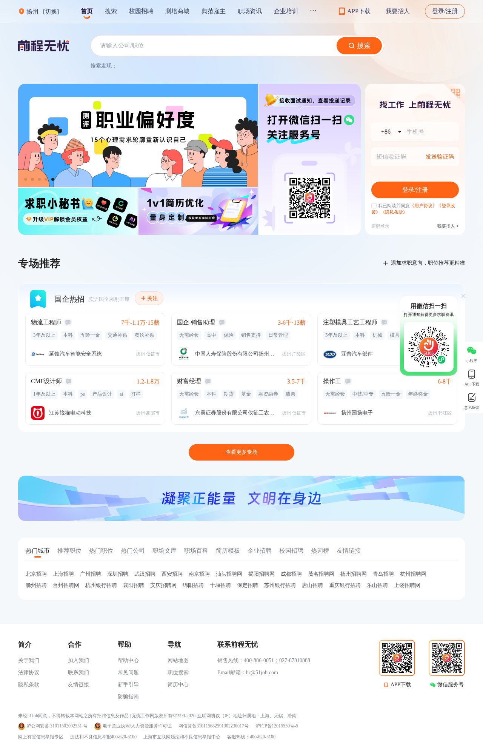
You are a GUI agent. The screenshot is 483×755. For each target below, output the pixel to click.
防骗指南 (128, 697)
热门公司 (133, 550)
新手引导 (128, 684)
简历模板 (228, 550)
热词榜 (320, 550)
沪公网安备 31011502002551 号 (57, 726)
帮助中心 (128, 660)
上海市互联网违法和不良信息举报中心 (181, 737)
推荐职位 (69, 550)
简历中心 (178, 684)
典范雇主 (214, 11)
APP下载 (401, 684)
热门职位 (101, 550)
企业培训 (286, 11)
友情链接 (349, 550)
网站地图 (178, 660)
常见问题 (128, 672)
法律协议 (28, 672)
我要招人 (398, 11)
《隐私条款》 (394, 212)
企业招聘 (260, 550)
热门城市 (38, 550)
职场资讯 (250, 11)
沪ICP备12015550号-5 (276, 726)
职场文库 (164, 550)
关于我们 (28, 660)
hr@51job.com (262, 672)
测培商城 (177, 11)
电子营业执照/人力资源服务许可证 (137, 726)
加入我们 (78, 660)
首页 (87, 11)
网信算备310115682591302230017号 (213, 726)
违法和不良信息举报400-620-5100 (103, 737)
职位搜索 (178, 672)
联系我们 (78, 672)
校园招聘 (141, 11)
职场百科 (196, 550)
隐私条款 (28, 684)
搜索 (111, 11)
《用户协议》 (423, 205)
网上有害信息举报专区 (40, 737)
